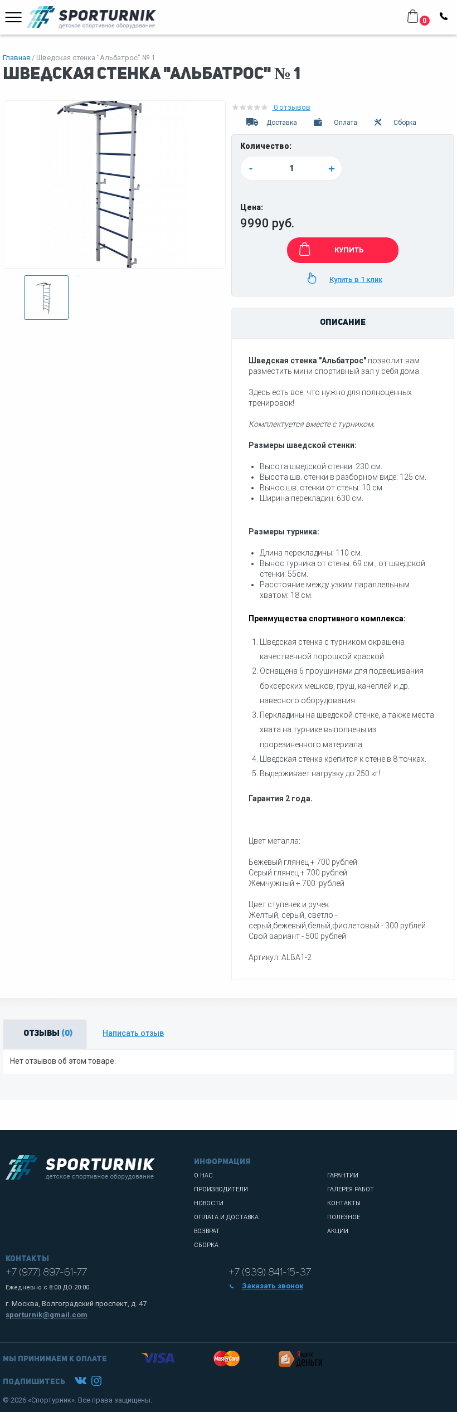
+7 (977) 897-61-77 (46, 1273)
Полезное (343, 1217)
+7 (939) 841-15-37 (270, 1273)
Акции (337, 1231)
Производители (221, 1189)
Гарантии (342, 1175)
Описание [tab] (343, 323)
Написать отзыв (133, 1033)
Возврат (207, 1231)
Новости (208, 1203)
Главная (16, 57)
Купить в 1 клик (355, 279)
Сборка (206, 1245)
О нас (203, 1175)
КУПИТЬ (348, 250)
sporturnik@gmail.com (46, 1315)
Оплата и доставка (226, 1217)
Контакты (344, 1203)
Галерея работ (350, 1189)
